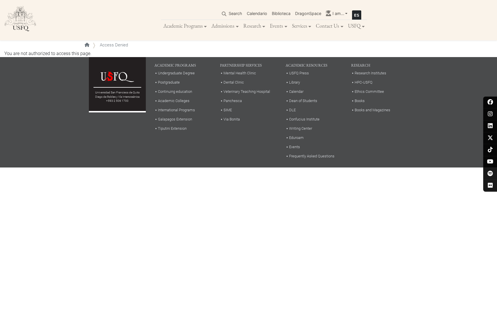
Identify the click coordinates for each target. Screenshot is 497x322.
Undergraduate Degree (176, 73)
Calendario (257, 13)
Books (360, 101)
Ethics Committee (369, 91)
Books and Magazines (372, 110)
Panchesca (232, 101)
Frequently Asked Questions (311, 156)
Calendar (296, 91)
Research (252, 25)
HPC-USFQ (363, 82)
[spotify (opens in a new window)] (490, 174)
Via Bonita (231, 119)
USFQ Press (299, 73)
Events (276, 25)
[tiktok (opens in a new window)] (490, 150)
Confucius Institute (304, 119)
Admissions (222, 25)
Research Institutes (370, 73)
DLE (292, 110)
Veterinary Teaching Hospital (246, 91)
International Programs (176, 110)
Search (235, 13)
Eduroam (296, 137)
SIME (227, 110)
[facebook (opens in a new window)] (490, 102)
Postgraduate (169, 82)
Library (294, 82)
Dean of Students (303, 101)
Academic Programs (183, 25)
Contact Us (327, 25)
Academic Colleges (174, 101)
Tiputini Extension (172, 128)
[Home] (20, 20)
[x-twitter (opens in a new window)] (490, 138)
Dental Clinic (233, 82)
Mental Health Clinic (239, 73)
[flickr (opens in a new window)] (490, 186)
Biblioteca (281, 13)
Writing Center (300, 128)
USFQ (354, 25)
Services (299, 25)
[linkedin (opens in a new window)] (490, 126)
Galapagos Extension (175, 119)
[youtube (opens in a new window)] (490, 162)
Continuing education (175, 91)
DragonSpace (308, 13)
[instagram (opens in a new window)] (490, 114)
